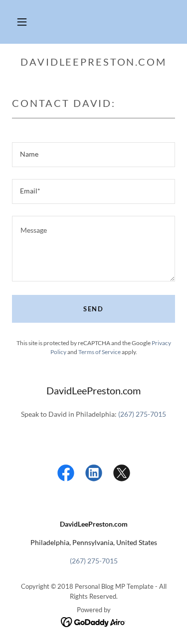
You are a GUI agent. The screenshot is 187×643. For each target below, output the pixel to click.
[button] (22, 22)
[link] (66, 475)
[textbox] (93, 154)
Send (93, 309)
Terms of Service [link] (99, 352)
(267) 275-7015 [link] (142, 414)
